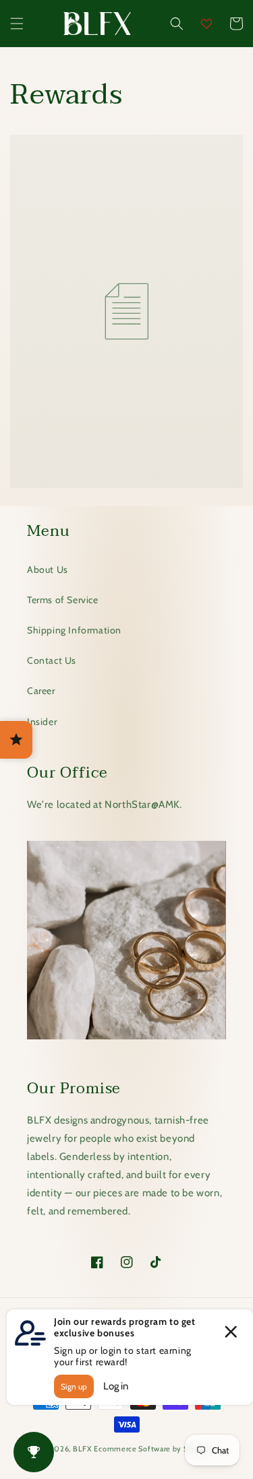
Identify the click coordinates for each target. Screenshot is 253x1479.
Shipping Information (74, 630)
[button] (17, 23)
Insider (42, 722)
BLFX (82, 1448)
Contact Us (51, 660)
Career (41, 691)
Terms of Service (63, 600)
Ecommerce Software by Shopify (152, 1448)
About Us (47, 569)
